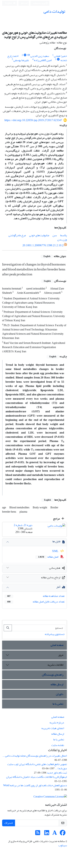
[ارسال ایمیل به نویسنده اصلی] (28, 55)
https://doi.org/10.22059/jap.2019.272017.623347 (33, 120)
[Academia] (54, 834)
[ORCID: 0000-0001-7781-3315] (58, 59)
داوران (59, 694)
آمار (58, 587)
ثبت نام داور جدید (57, 772)
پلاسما (63, 235)
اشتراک (8, 823)
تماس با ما (58, 703)
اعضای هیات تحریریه (52, 728)
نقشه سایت (57, 745)
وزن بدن (62, 239)
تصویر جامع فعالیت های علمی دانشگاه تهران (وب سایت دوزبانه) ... (37, 766)
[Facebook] (62, 834)
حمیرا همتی (60, 56)
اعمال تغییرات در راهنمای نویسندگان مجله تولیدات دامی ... (34, 755)
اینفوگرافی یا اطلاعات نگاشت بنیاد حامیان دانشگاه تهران (36, 777)
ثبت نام (24, 3)
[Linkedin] (46, 834)
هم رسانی (54, 568)
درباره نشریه (57, 722)
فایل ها (56, 541)
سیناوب (62, 845)
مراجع (56, 518)
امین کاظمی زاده (43, 60)
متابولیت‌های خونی (39, 235)
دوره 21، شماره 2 (23, 525)
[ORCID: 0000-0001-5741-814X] (25, 55)
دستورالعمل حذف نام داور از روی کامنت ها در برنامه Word (35, 785)
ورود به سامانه (39, 3)
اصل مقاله (48, 556)
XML (55, 551)
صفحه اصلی (57, 645)
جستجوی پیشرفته (55, 634)
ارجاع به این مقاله (50, 577)
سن (55, 235)
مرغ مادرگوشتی (17, 235)
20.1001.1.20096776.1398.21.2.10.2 (43, 245)
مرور (60, 655)
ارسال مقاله (57, 684)
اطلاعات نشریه (55, 664)
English (8, 3)
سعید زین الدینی (39, 56)
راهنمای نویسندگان (52, 674)
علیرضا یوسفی (21, 60)
